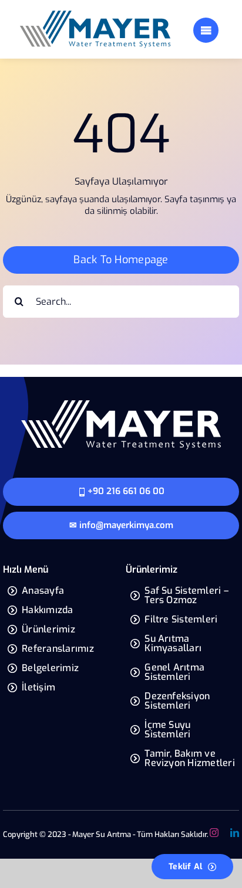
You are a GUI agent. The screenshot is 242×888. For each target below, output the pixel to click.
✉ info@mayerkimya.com (121, 525)
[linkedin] (234, 832)
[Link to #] (206, 30)
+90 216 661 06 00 (126, 491)
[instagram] (214, 832)
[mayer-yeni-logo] (95, 13)
